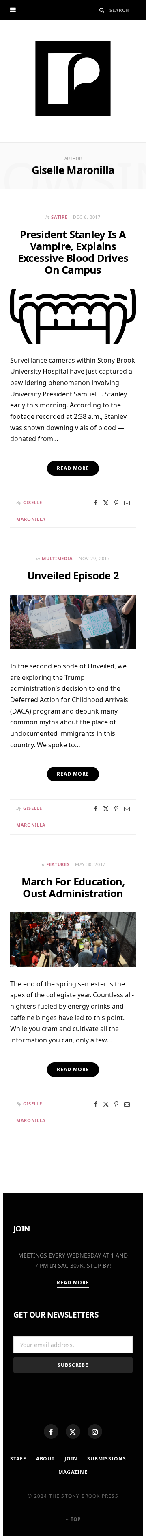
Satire (59, 217)
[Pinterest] (116, 503)
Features (57, 864)
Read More (73, 1282)
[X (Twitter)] (73, 1431)
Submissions (106, 1458)
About (45, 1458)
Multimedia (57, 558)
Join (70, 1458)
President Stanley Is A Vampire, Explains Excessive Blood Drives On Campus (73, 251)
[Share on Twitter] (106, 503)
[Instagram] (95, 1431)
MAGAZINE (73, 1472)
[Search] (102, 10)
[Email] (127, 503)
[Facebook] (51, 1431)
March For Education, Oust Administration (73, 887)
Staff (18, 1458)
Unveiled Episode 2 (73, 575)
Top (75, 1519)
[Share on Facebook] (95, 503)
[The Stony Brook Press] (73, 78)
